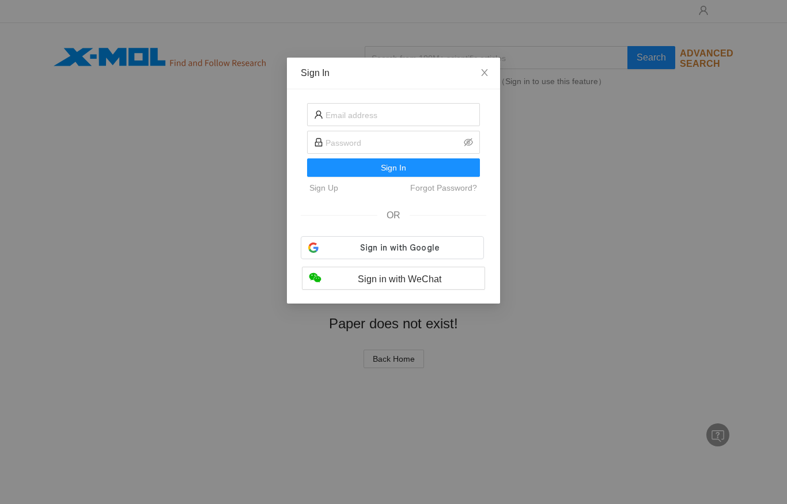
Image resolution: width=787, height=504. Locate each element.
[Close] (484, 73)
